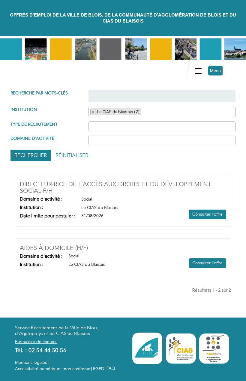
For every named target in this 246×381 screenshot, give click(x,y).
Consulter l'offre (207, 214)
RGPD (98, 369)
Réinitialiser (72, 155)
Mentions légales (31, 362)
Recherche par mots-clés (39, 93)
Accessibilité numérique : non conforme (52, 369)
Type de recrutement (34, 124)
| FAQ (110, 365)
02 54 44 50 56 (47, 350)
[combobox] (162, 112)
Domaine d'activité (32, 138)
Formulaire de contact (36, 342)
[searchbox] (144, 112)
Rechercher (30, 155)
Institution (23, 109)
